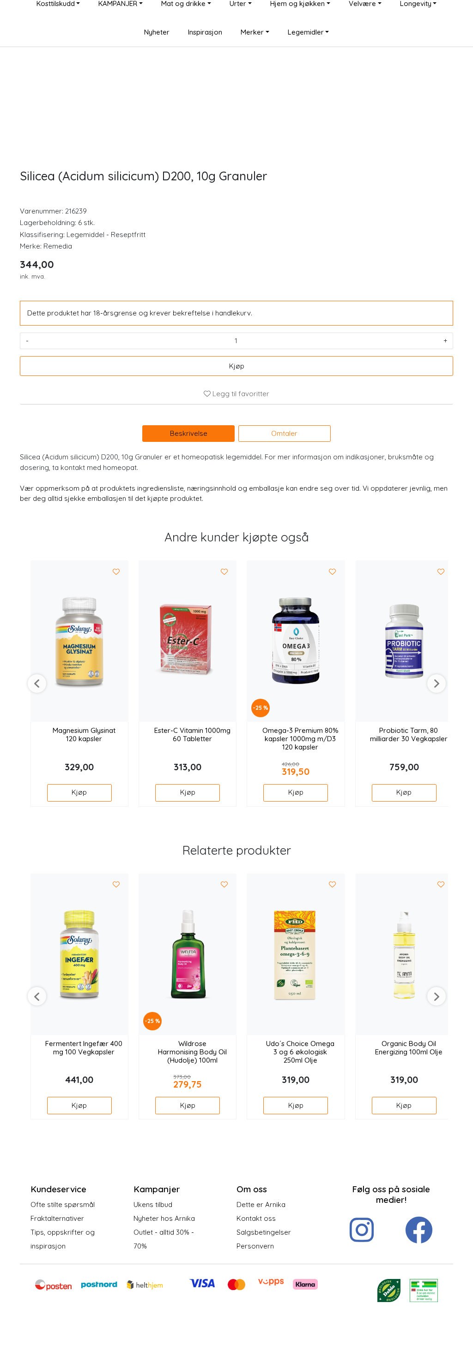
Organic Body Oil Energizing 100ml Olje (409, 1048)
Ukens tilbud (152, 1204)
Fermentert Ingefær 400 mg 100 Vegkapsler (83, 1048)
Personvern (255, 1246)
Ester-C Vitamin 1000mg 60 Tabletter (192, 734)
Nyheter (157, 32)
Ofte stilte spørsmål (62, 1204)
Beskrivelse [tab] (188, 433)
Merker (252, 32)
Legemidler (306, 32)
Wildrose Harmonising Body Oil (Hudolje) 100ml (192, 1052)
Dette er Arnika (260, 1204)
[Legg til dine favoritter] (116, 572)
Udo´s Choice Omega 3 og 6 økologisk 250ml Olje (300, 1052)
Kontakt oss (256, 1218)
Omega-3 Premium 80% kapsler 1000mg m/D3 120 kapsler (300, 738)
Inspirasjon (205, 32)
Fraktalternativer (57, 1218)
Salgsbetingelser (263, 1232)
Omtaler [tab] (284, 433)
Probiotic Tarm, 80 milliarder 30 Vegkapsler (409, 734)
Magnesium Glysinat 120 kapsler (84, 734)
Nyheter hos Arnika (164, 1218)
